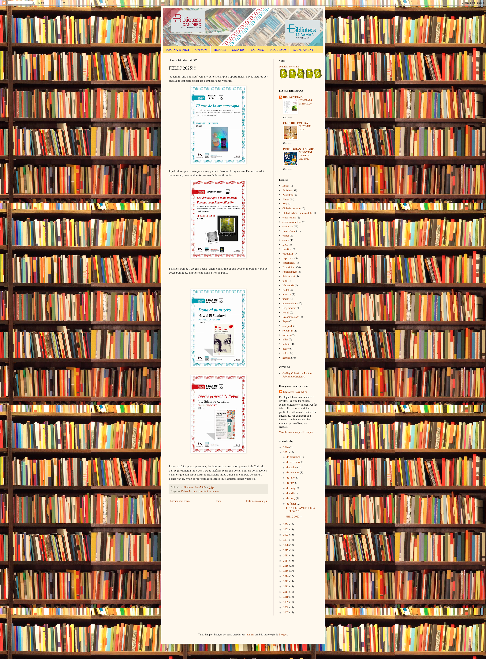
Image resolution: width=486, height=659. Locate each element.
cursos (285, 240)
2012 (286, 586)
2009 (286, 602)
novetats (286, 294)
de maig (291, 488)
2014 (286, 576)
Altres (285, 199)
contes (285, 235)
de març (291, 498)
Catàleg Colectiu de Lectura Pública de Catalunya (297, 374)
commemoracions (291, 222)
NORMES (257, 49)
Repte (285, 321)
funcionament (289, 271)
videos (285, 353)
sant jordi (287, 326)
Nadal (285, 290)
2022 (286, 534)
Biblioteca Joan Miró (295, 392)
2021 (286, 540)
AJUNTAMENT (303, 49)
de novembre (293, 462)
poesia (285, 299)
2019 (286, 550)
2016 (286, 565)
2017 (286, 560)
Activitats (287, 195)
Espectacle (288, 258)
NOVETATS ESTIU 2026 (305, 101)
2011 (286, 591)
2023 (286, 529)
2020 (286, 545)
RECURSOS (278, 49)
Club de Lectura (189, 491)
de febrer (291, 503)
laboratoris (288, 285)
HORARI (220, 49)
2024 (286, 524)
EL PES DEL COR (305, 127)
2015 (286, 571)
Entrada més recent (180, 501)
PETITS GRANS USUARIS (299, 149)
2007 (286, 612)
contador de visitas (289, 66)
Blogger (283, 634)
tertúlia (286, 344)
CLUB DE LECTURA (295, 123)
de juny (290, 482)
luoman (250, 634)
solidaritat (287, 330)
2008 (286, 607)
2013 (286, 581)
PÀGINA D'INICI (177, 49)
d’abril (290, 493)
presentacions (204, 491)
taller (285, 339)
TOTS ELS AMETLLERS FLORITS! (300, 509)
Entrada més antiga (256, 501)
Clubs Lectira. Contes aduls (297, 213)
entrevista (287, 253)
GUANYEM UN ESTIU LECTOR (305, 155)
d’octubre (291, 467)
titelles (286, 348)
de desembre (293, 457)
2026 (286, 447)
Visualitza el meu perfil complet (296, 432)
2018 (286, 555)
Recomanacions (290, 317)
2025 (286, 452)
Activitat (287, 190)
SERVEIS (238, 49)
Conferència (288, 231)
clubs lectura (289, 217)
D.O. (285, 244)
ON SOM (201, 49)
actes (285, 185)
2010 (286, 597)
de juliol (291, 477)
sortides (286, 335)
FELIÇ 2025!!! (294, 516)
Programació (289, 308)
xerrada (215, 491)
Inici (218, 501)
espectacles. (288, 262)
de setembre (293, 472)
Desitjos (286, 249)
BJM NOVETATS (293, 97)
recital (285, 312)
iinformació (288, 276)
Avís (284, 204)
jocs (284, 280)
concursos (287, 226)
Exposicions (288, 267)
